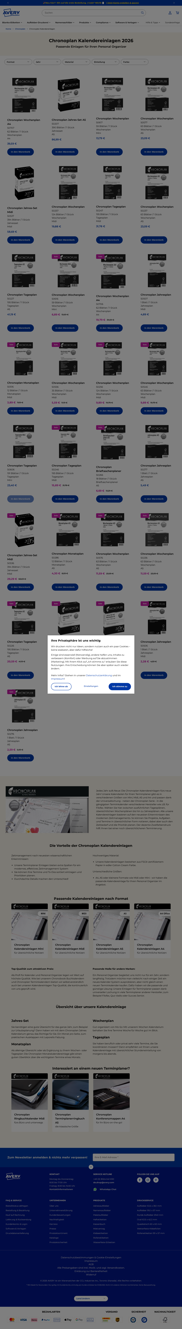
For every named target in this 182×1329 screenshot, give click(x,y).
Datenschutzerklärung (99, 675)
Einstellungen (91, 686)
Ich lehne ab (61, 686)
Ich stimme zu (119, 686)
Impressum (57, 679)
